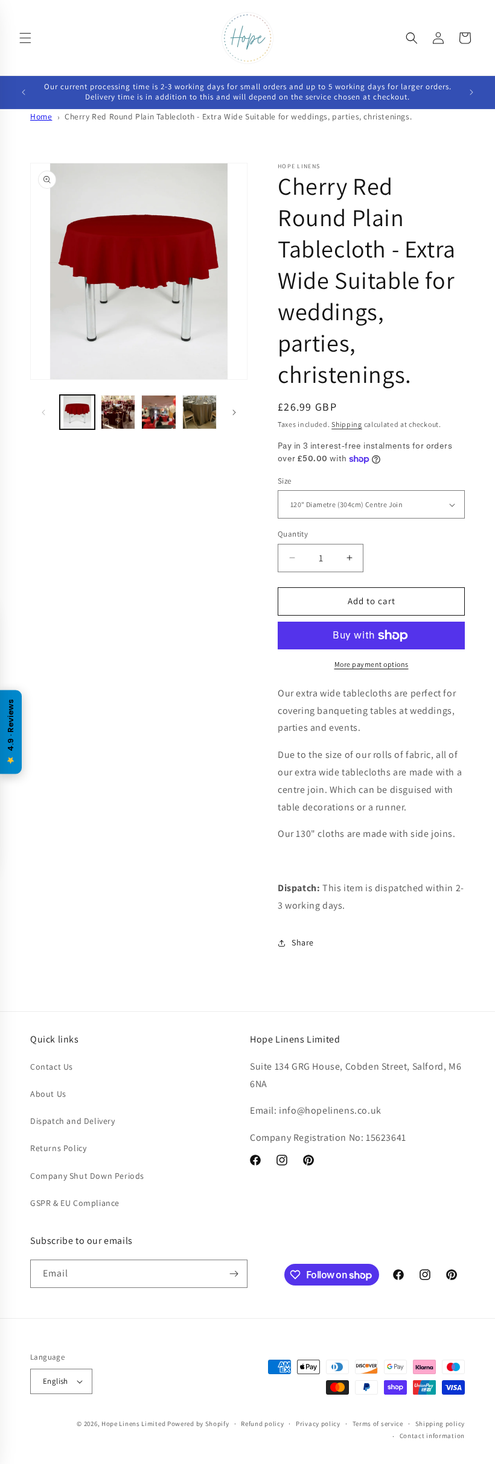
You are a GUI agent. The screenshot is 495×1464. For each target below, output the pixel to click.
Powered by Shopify (198, 1423)
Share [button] (303, 942)
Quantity (293, 534)
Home (41, 116)
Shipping (346, 424)
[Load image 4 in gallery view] (199, 412)
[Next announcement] (471, 92)
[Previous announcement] (23, 92)
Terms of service (378, 1423)
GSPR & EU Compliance (75, 1202)
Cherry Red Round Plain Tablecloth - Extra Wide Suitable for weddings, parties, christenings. (238, 116)
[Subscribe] (233, 1274)
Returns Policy (58, 1148)
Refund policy (262, 1423)
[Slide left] (43, 412)
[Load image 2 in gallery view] (118, 412)
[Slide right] (234, 412)
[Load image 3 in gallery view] (158, 412)
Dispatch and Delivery (72, 1120)
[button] (25, 38)
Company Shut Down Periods (87, 1175)
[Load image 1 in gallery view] (77, 412)
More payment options (371, 664)
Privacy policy (318, 1423)
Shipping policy (440, 1423)
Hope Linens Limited (133, 1423)
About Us (48, 1093)
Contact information (432, 1435)
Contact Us (51, 1066)
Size (285, 481)
